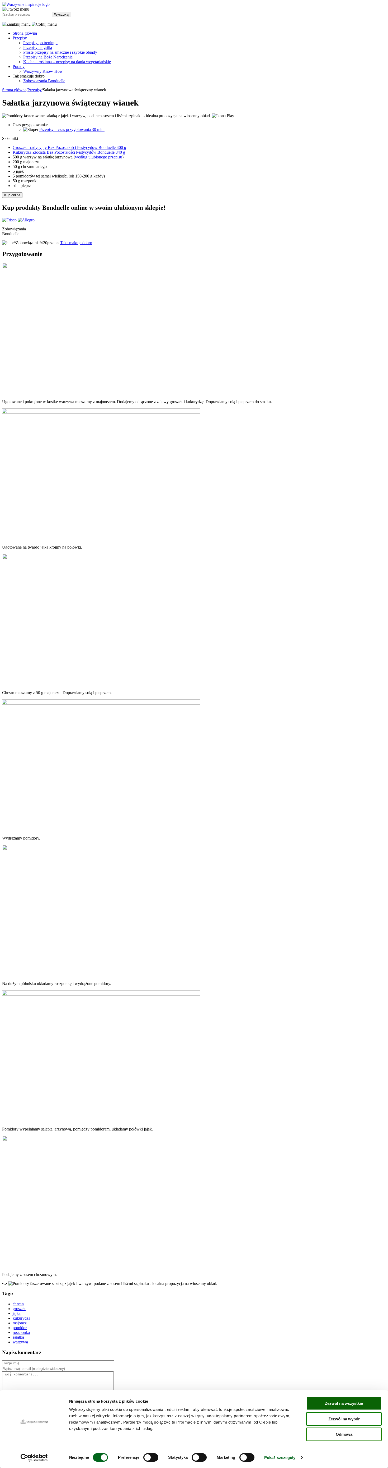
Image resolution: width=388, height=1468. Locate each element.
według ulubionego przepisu (98, 157)
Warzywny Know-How (43, 71)
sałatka (18, 1337)
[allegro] (26, 220)
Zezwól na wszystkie (344, 1403)
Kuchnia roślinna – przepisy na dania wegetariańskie (67, 62)
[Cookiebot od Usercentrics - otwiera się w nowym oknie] (34, 1458)
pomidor (20, 1327)
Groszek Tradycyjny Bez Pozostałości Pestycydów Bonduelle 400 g (69, 147)
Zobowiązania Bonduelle (44, 81)
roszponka (21, 1332)
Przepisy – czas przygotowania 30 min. (72, 129)
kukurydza (21, 1318)
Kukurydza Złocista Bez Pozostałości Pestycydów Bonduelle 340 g (69, 152)
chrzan (18, 1304)
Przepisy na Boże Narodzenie (48, 57)
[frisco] (10, 220)
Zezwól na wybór (344, 1419)
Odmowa (344, 1434)
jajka (17, 1313)
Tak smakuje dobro (76, 242)
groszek (19, 1308)
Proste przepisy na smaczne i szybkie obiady (60, 52)
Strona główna (25, 33)
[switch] (150, 1457)
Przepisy (20, 38)
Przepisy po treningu (40, 42)
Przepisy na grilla (37, 47)
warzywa (20, 1342)
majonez (20, 1323)
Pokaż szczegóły (280, 1457)
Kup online (12, 195)
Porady (19, 66)
